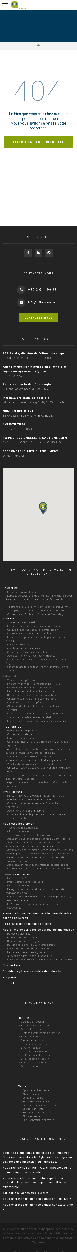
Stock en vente (31, 1116)
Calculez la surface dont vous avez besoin (32, 629)
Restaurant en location (34, 1040)
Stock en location (31, 1047)
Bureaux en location (33, 1021)
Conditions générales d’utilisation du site (32, 971)
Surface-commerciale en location (40, 1032)
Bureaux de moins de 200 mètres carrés (31, 944)
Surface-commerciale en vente (41, 1105)
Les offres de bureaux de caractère (28, 948)
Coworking (10, 588)
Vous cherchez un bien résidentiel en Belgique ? (37, 1198)
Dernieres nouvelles (17, 874)
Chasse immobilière (19, 831)
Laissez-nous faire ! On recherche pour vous (33, 626)
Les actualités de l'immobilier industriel (31, 691)
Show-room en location (34, 1051)
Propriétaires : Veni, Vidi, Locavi (26, 881)
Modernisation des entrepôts (24, 702)
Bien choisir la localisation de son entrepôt (32, 695)
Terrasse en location (33, 1066)
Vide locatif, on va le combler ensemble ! (31, 764)
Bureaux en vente (33, 1097)
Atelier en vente (32, 1094)
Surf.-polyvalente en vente (38, 1120)
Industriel (9, 676)
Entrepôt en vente (33, 1108)
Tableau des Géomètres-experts (26, 1193)
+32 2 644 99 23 (42, 290)
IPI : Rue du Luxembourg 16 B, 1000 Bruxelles (34, 402)
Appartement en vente (36, 1090)
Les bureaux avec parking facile (26, 952)
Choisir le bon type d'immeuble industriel (32, 698)
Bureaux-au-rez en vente (37, 1101)
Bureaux (8, 618)
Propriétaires (12, 726)
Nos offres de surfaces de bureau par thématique (38, 929)
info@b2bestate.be (41, 302)
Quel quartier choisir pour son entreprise (31, 655)
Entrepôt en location (33, 1036)
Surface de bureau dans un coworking (29, 956)
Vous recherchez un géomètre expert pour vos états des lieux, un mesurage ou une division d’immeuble (36, 1182)
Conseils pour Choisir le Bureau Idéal (29, 633)
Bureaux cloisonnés (18, 933)
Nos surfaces (12, 965)
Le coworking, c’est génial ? (23, 592)
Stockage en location (33, 1062)
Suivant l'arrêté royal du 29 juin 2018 (28, 389)
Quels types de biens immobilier (26, 810)
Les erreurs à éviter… (19, 644)
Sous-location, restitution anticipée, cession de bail (38, 864)
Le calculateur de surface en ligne (27, 923)
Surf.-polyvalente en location (38, 1055)
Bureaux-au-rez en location (37, 1025)
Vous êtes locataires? (18, 823)
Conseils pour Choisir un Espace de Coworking (35, 614)
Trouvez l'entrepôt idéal (21, 680)
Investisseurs (12, 792)
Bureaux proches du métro (22, 937)
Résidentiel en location (34, 1044)
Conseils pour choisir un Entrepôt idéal (30, 687)
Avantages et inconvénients (23, 648)
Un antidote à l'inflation (21, 878)
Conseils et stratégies (20, 734)
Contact (8, 983)
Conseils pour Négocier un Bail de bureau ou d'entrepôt (40, 868)
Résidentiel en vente (35, 1112)
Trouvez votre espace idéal (23, 827)
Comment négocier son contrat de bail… (31, 652)
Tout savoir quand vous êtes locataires (30, 835)
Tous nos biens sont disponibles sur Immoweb (36, 1153)
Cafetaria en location (34, 1029)
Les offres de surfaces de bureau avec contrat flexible (39, 959)
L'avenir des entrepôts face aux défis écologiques (37, 721)
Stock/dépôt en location (35, 1058)
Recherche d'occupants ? (22, 730)
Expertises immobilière (21, 738)
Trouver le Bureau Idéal (21, 622)
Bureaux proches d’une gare (23, 941)
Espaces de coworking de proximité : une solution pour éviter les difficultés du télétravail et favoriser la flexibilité (39, 599)
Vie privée (10, 977)
